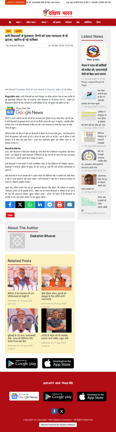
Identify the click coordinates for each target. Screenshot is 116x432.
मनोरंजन (68, 22)
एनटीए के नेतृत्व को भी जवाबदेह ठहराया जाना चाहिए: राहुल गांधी (54, 337)
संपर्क (57, 383)
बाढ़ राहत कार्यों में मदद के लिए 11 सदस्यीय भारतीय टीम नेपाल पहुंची (87, 2)
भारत (8, 31)
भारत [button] (18, 22)
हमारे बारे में (48, 383)
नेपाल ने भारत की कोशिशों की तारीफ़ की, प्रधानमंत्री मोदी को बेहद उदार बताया (94, 70)
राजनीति (18, 31)
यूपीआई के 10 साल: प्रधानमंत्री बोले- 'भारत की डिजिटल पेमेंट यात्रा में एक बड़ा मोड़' (21, 338)
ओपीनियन (88, 22)
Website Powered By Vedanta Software (58, 425)
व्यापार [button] (44, 22)
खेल (77, 22)
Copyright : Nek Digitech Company (54, 419)
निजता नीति (67, 383)
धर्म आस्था (56, 22)
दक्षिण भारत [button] (30, 22)
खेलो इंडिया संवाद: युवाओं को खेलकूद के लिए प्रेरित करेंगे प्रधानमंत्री (53, 296)
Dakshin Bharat (17, 45)
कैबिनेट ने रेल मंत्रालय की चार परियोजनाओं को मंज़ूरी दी (21, 295)
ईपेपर (99, 22)
